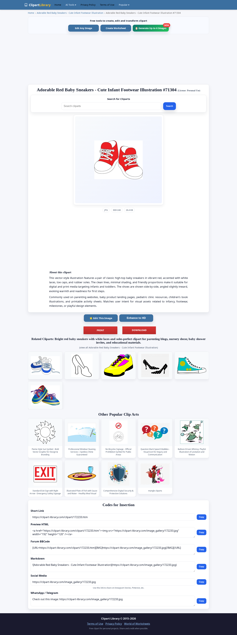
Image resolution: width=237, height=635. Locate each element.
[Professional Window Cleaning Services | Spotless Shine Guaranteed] (81, 432)
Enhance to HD (136, 318)
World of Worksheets (137, 623)
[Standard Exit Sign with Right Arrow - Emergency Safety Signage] (45, 474)
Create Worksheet (116, 28)
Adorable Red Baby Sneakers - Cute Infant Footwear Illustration (70, 12)
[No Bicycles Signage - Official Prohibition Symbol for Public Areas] (118, 432)
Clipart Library (110, 618)
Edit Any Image (83, 28)
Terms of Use (107, 4)
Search (169, 106)
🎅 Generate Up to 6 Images (152, 27)
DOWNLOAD (139, 330)
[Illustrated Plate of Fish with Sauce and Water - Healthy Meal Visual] (81, 474)
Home (57, 4)
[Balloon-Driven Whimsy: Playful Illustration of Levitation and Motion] (191, 432)
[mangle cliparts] (155, 474)
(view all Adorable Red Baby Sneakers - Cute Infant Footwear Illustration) (118, 347)
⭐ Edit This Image (100, 318)
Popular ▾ (124, 4)
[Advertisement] (118, 59)
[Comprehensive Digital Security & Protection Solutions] (118, 474)
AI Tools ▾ (71, 4)
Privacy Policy (88, 4)
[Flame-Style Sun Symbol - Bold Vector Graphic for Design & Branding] (45, 432)
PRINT (100, 330)
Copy (201, 517)
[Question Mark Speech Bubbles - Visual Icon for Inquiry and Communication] (155, 432)
